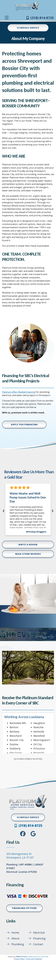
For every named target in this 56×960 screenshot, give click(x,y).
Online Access (21, 957)
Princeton (39, 748)
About (15, 938)
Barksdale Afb (18, 723)
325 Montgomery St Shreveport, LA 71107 (20, 855)
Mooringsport (41, 740)
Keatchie (38, 727)
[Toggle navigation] (6, 17)
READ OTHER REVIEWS (28, 553)
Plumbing (17, 944)
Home (15, 932)
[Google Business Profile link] (33, 833)
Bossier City (17, 740)
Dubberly (15, 748)
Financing (39, 938)
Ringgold (38, 752)
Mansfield (39, 735)
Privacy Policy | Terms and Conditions (28, 959)
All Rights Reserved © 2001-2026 (37, 956)
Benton (14, 727)
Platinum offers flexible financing (18, 392)
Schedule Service (28, 27)
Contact (38, 944)
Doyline (14, 744)
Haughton (39, 723)
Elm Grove (16, 752)
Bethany (14, 731)
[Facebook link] (22, 833)
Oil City (37, 744)
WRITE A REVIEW (28, 544)
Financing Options (24, 908)
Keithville (38, 731)
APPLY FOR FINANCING (24, 424)
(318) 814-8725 (42, 17)
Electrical (38, 932)
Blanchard (15, 735)
